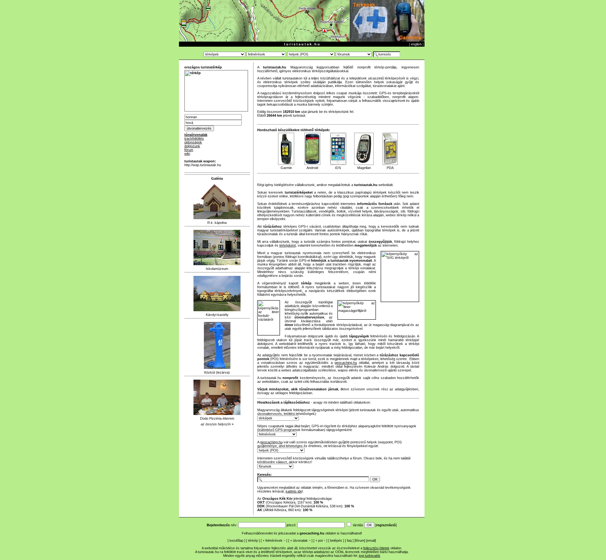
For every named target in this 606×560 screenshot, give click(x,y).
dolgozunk (192, 146)
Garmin (286, 168)
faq (349, 540)
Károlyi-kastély (217, 315)
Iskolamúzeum (217, 269)
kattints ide (294, 491)
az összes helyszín (216, 424)
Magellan (364, 168)
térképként (287, 245)
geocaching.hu (346, 363)
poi (320, 540)
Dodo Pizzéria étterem (217, 418)
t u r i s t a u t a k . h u (302, 44)
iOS (338, 168)
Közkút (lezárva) (217, 372)
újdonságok (193, 142)
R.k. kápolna (217, 223)
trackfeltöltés (194, 138)
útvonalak (300, 540)
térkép (253, 540)
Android (312, 168)
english (416, 44)
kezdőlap (236, 540)
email (371, 540)
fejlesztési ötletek (376, 548)
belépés (336, 540)
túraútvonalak (195, 135)
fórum (188, 150)
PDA (390, 168)
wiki (187, 153)
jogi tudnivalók (369, 555)
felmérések (273, 540)
